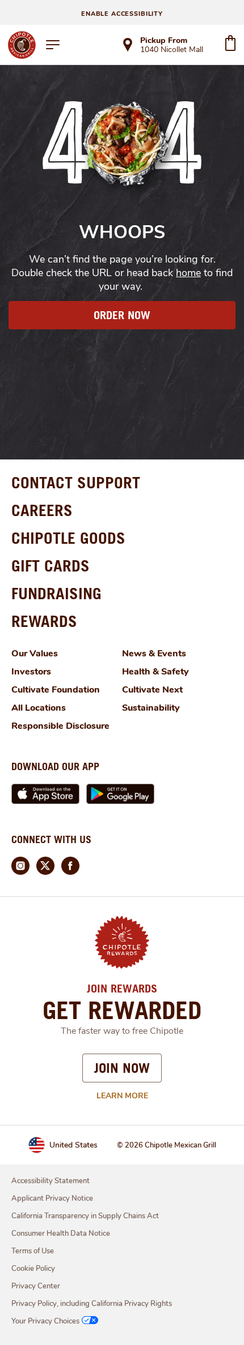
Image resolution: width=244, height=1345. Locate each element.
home (188, 273)
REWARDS (44, 621)
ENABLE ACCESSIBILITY (122, 14)
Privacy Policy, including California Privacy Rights (91, 1304)
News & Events (154, 653)
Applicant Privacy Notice (52, 1198)
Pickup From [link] (163, 40)
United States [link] (73, 1145)
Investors (31, 671)
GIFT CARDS (50, 565)
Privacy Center (35, 1286)
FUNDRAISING (56, 593)
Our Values (34, 653)
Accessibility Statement (50, 1181)
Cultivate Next (152, 690)
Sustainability (151, 708)
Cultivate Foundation (55, 690)
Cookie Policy (33, 1269)
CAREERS (42, 510)
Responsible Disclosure (60, 726)
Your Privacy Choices (45, 1321)
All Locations (38, 708)
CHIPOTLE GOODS (68, 537)
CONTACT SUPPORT (75, 482)
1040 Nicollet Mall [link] (171, 50)
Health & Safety (155, 671)
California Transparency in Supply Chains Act (85, 1216)
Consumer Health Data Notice (60, 1233)
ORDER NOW (122, 315)
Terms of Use (32, 1251)
